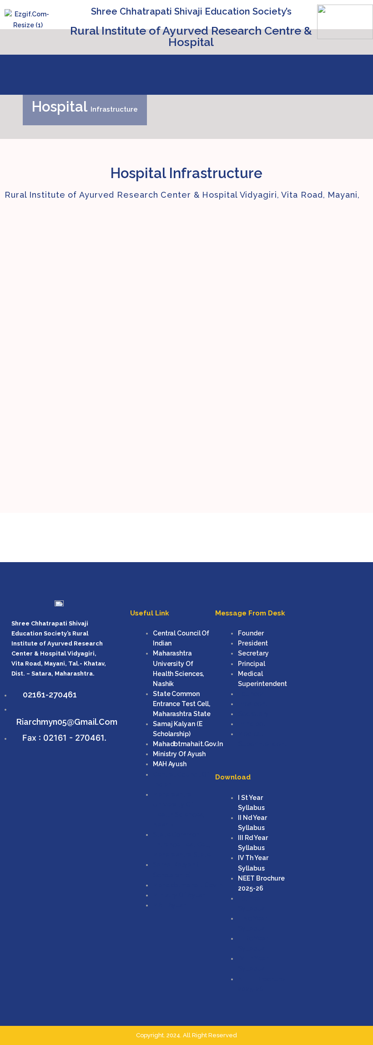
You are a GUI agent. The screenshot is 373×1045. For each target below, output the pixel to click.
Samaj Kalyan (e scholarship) (177, 729)
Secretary (253, 653)
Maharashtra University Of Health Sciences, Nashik (178, 668)
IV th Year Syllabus (253, 862)
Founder (251, 633)
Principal (251, 663)
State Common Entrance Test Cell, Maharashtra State (182, 703)
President (253, 643)
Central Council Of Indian (181, 638)
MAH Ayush (169, 764)
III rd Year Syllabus (253, 842)
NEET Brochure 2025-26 (261, 883)
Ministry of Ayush (179, 754)
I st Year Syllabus (251, 802)
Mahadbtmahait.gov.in (188, 744)
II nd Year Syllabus (252, 822)
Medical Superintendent (262, 678)
